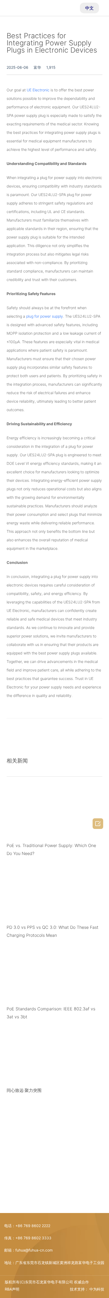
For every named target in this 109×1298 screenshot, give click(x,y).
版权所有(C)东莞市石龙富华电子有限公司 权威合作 (47, 1282)
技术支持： (79, 1289)
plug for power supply (44, 316)
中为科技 (96, 1289)
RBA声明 (12, 1289)
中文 (89, 8)
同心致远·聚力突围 (24, 1090)
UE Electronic (38, 90)
